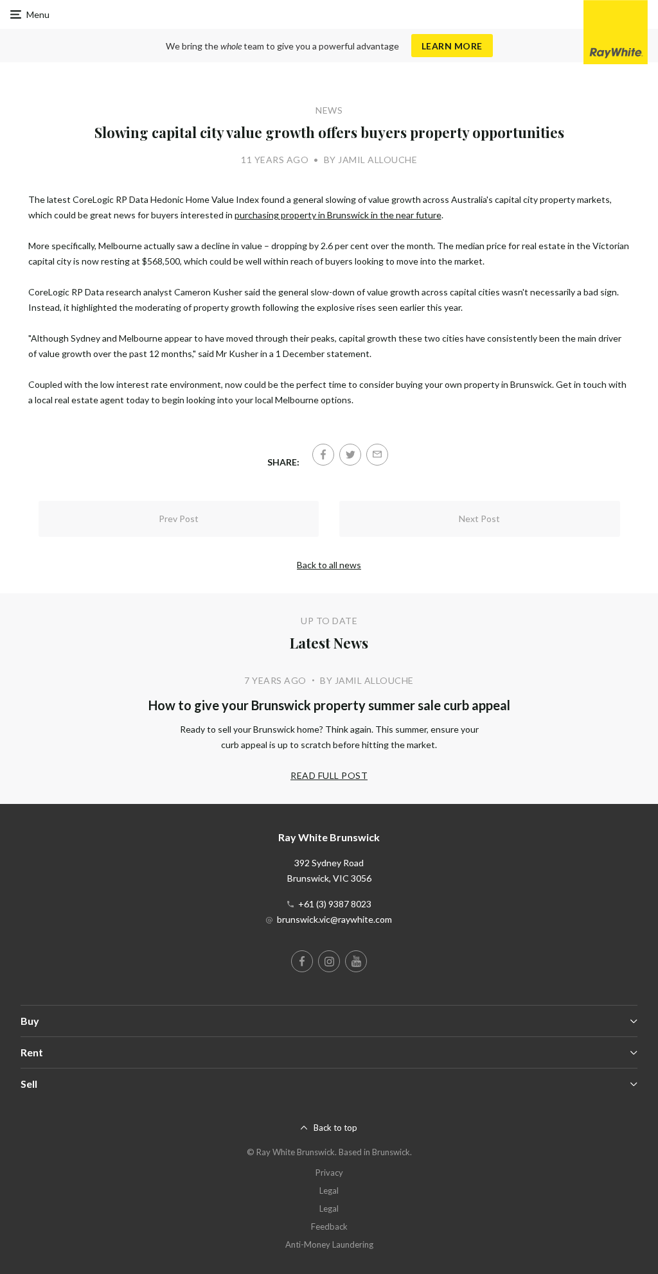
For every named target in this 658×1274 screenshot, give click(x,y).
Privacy (329, 1172)
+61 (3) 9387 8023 (334, 903)
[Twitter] (350, 455)
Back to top (335, 1127)
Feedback (329, 1226)
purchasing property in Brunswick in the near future (338, 214)
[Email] (377, 455)
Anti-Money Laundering (329, 1244)
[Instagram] (329, 961)
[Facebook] (323, 455)
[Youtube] (356, 961)
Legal (329, 1190)
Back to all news (329, 564)
